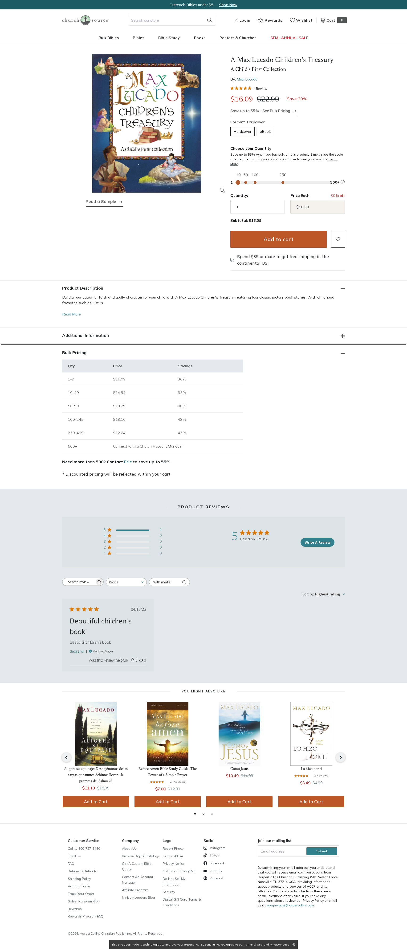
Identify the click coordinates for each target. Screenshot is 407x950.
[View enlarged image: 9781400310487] (147, 123)
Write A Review (317, 542)
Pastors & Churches (238, 37)
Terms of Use (173, 856)
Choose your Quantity (250, 148)
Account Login (79, 886)
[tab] (195, 814)
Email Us (74, 856)
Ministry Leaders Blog (138, 897)
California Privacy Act (179, 871)
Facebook (217, 863)
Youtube (216, 871)
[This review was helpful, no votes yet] (132, 660)
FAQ (71, 863)
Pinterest (216, 878)
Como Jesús (239, 768)
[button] (338, 239)
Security (169, 892)
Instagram (217, 848)
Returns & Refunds (82, 871)
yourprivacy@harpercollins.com (290, 905)
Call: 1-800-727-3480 (84, 848)
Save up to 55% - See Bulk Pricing (260, 110)
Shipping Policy (79, 879)
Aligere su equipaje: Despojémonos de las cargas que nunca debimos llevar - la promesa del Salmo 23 (96, 775)
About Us (129, 848)
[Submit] (209, 20)
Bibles (138, 37)
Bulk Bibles (109, 37)
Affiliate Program (135, 890)
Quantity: (239, 195)
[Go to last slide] (66, 757)
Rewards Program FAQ (85, 916)
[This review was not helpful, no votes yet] (141, 660)
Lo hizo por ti (311, 768)
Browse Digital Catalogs (141, 856)
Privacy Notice (174, 863)
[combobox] (172, 20)
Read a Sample (101, 201)
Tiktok (214, 855)
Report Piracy (173, 848)
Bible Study (169, 37)
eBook (265, 131)
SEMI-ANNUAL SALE (289, 37)
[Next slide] (340, 757)
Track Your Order (81, 894)
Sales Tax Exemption (84, 901)
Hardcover (242, 131)
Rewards (75, 909)
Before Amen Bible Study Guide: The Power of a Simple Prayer (167, 771)
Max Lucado (247, 79)
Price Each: (300, 195)
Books (200, 37)
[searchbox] (78, 582)
